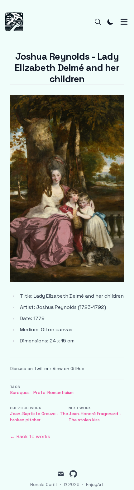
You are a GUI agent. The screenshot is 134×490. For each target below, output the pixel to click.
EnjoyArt (95, 484)
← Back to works (30, 436)
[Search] (98, 21)
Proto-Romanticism (53, 392)
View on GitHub (68, 368)
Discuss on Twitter (29, 368)
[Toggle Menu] (124, 22)
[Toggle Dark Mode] (110, 21)
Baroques (20, 392)
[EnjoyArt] (16, 21)
